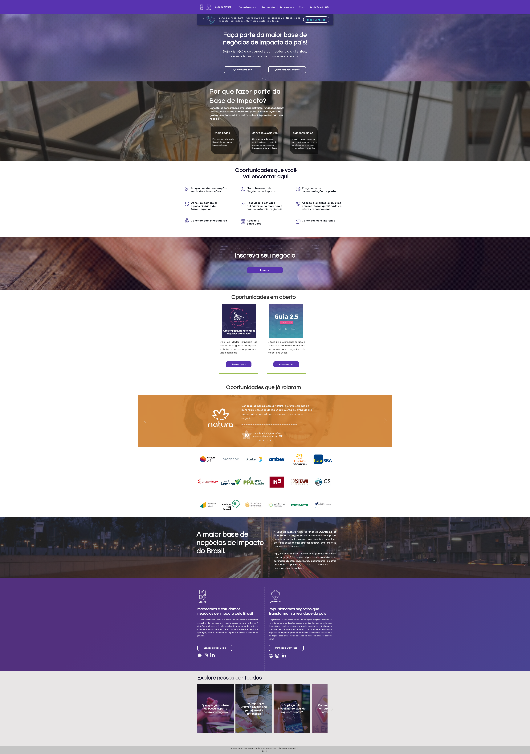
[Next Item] (331, 708)
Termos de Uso (269, 748)
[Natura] (259, 440)
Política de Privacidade (249, 748)
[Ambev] (270, 440)
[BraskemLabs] (263, 440)
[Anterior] (145, 421)
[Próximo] (385, 421)
